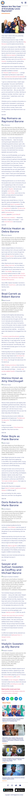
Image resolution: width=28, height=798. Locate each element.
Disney (5, 360)
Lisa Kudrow (11, 191)
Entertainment (6, 13)
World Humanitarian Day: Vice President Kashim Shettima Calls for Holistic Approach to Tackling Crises (13, 720)
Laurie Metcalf (16, 214)
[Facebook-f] (7, 785)
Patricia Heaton (11, 55)
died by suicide (10, 612)
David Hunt (12, 285)
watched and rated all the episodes (14, 76)
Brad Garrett (9, 256)
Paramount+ (14, 72)
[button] (22, 3)
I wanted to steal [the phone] (10, 336)
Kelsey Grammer (10, 265)
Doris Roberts (12, 527)
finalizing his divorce (10, 365)
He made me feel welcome (10, 481)
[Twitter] (16, 785)
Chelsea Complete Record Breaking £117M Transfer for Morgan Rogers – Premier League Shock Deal (13, 759)
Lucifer (18, 676)
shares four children (9, 217)
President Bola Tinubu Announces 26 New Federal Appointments (13, 778)
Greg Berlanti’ (7, 208)
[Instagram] (11, 785)
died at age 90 (12, 545)
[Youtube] (20, 785)
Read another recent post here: (11, 689)
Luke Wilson (11, 193)
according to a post (15, 684)
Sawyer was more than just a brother (12, 615)
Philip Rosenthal (18, 427)
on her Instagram (14, 680)
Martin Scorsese (15, 204)
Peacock (5, 72)
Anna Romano (8, 221)
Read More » (4, 722)
